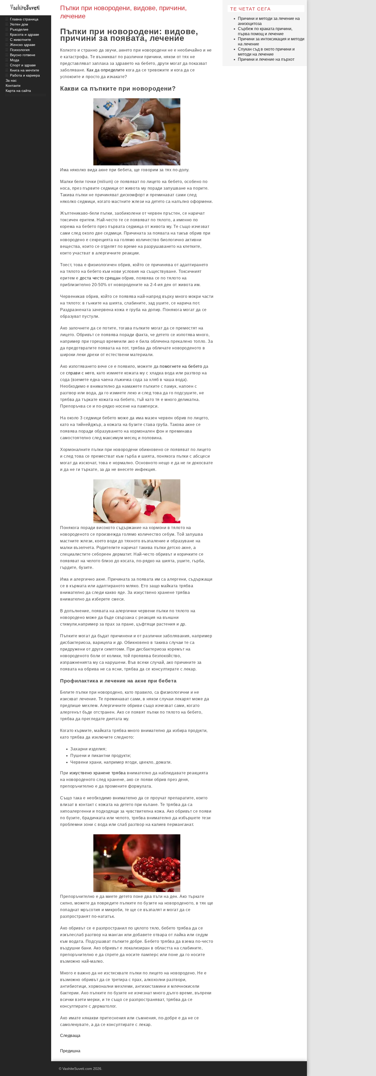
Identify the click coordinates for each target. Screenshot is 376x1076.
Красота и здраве (24, 34)
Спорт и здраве (23, 65)
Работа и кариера (25, 75)
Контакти (13, 85)
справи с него (80, 373)
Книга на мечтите (24, 70)
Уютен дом (19, 24)
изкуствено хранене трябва (98, 773)
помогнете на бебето (181, 366)
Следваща (70, 1035)
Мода (14, 60)
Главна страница (24, 19)
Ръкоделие (19, 29)
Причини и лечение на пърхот (266, 59)
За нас (11, 80)
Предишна (70, 1051)
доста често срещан (100, 278)
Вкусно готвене (22, 55)
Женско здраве (22, 45)
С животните (20, 40)
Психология (20, 50)
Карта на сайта (18, 91)
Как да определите (106, 70)
